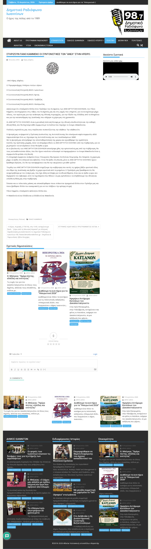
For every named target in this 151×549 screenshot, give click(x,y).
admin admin (30, 273)
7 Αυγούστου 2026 (35, 446)
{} (41, 369)
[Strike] (21, 369)
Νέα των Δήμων (86, 321)
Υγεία (28, 45)
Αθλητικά (18, 45)
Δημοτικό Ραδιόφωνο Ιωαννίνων (24, 12)
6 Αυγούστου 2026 (35, 474)
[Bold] (11, 369)
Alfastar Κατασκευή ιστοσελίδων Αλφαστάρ (81, 543)
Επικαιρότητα (57, 40)
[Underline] (18, 369)
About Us (18, 40)
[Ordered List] (25, 369)
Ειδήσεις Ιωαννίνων (75, 40)
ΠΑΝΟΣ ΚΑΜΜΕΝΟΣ (35, 219)
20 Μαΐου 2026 (80, 510)
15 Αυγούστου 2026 (16, 273)
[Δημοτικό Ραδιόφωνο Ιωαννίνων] (9, 40)
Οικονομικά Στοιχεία (43, 45)
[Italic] (15, 369)
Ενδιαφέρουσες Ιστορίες (61, 480)
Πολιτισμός (137, 40)
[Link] (38, 369)
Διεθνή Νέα (123, 40)
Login (95, 354)
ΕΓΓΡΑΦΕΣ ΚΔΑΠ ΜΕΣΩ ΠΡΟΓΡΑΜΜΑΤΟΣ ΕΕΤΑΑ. (77, 227)
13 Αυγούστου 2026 (47, 288)
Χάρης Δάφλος (28, 60)
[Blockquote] (31, 369)
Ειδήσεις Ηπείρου (95, 40)
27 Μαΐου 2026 (80, 484)
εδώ (120, 61)
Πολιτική (110, 40)
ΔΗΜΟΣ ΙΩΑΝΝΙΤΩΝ (14, 470)
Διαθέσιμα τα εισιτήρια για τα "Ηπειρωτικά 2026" (78, 2)
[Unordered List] (28, 369)
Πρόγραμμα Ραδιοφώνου (37, 40)
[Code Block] (34, 369)
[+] (44, 369)
